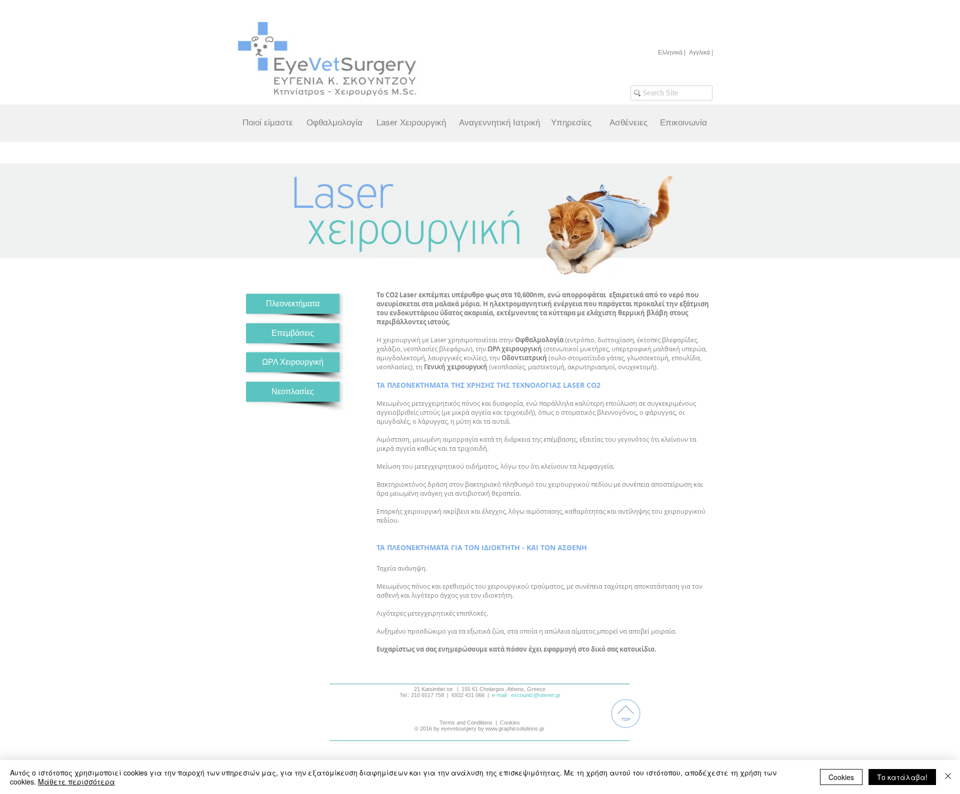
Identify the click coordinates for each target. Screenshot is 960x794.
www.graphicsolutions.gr (515, 729)
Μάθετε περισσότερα (76, 782)
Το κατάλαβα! (902, 777)
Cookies (841, 777)
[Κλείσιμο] (948, 777)
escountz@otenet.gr (535, 695)
